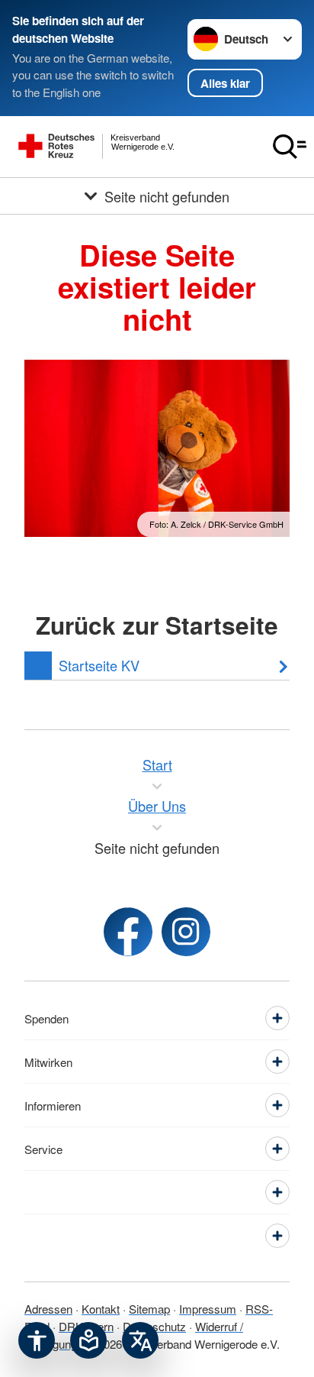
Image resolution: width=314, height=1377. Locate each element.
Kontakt (101, 1309)
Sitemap (149, 1309)
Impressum (207, 1309)
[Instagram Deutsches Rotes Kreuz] (186, 931)
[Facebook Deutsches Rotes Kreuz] (128, 931)
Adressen (48, 1309)
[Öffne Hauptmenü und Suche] (289, 146)
